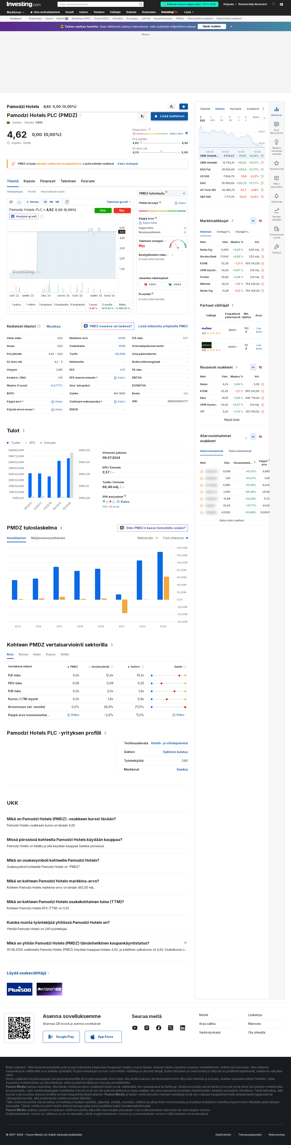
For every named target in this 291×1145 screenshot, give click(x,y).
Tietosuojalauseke (250, 1134)
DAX (203, 183)
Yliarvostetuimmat (239, 451)
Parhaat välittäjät (214, 305)
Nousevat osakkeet (216, 367)
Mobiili (203, 1015)
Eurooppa (132, 18)
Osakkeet (16, 18)
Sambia (182, 769)
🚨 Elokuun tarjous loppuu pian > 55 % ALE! (189, 4)
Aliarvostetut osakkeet (200, 18)
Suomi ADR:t (101, 18)
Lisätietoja (255, 1015)
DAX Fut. (205, 169)
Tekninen (68, 181)
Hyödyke (235, 108)
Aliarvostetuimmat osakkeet (215, 438)
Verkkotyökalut (209, 1032)
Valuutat (205, 108)
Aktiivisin (205, 231)
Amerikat (117, 18)
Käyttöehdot (223, 1134)
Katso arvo (176, 133)
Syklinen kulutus (175, 752)
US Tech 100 (208, 190)
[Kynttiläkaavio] (11, 202)
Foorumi (88, 181)
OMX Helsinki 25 (210, 155)
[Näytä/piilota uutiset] (67, 202)
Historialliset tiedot (53, 191)
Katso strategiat (128, 163)
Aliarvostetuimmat (211, 451)
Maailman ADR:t (81, 18)
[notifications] (273, 4)
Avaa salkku (207, 1023)
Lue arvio (259, 330)
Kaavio (29, 181)
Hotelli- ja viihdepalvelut (169, 743)
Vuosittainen (16, 538)
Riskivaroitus (277, 1134)
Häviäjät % (242, 231)
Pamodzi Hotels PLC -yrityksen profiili (54, 733)
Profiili (32, 191)
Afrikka (180, 18)
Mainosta (254, 1023)
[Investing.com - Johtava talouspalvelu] (23, 4)
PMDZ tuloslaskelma (32, 528)
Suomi (49, 18)
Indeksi (220, 108)
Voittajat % (223, 231)
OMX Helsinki (208, 162)
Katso (75, 715)
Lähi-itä (145, 18)
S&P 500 (205, 196)
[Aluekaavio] (19, 202)
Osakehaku (149, 12)
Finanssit (47, 181)
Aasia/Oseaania (163, 18)
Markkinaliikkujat (214, 221)
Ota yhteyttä (256, 1032)
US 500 (204, 176)
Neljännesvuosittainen (48, 538)
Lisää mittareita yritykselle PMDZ (163, 326)
